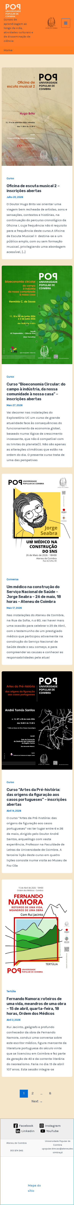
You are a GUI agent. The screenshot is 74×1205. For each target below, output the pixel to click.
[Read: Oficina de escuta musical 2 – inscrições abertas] (37, 116)
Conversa (12, 579)
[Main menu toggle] (65, 23)
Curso (10, 178)
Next (37, 1101)
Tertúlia (11, 991)
